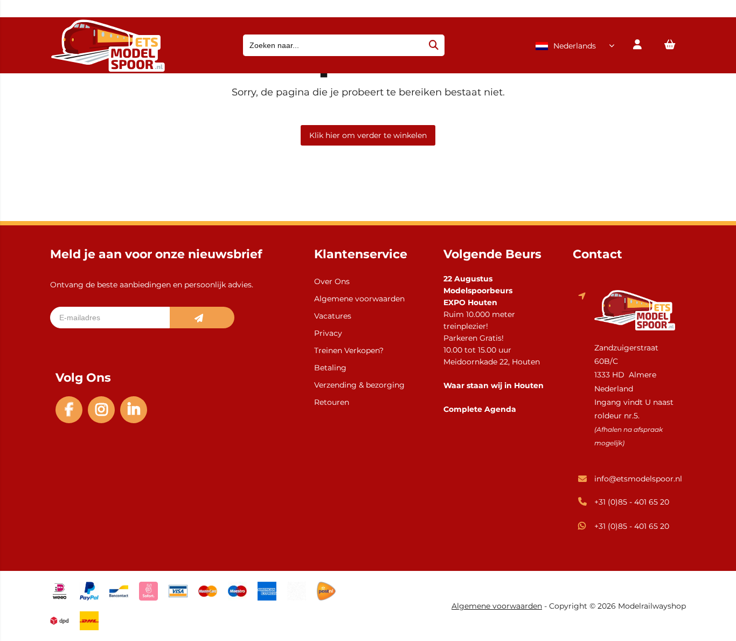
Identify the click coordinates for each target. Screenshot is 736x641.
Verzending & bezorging (359, 385)
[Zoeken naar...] (434, 45)
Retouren (331, 402)
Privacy (328, 333)
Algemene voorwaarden (359, 299)
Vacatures (332, 316)
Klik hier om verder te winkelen (368, 135)
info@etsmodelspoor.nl (638, 479)
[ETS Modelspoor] (107, 69)
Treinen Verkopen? (349, 350)
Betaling (330, 368)
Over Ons (332, 281)
